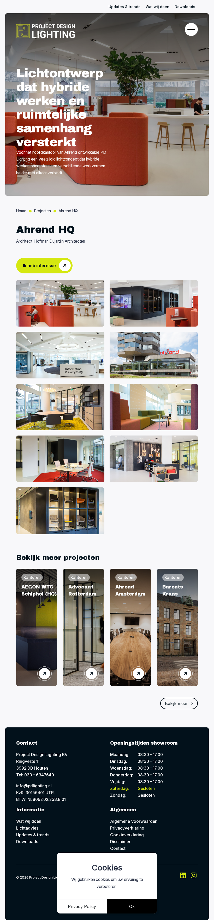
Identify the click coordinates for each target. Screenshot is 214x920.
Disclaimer (120, 841)
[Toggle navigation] (191, 29)
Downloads (185, 6)
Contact (118, 848)
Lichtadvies (27, 828)
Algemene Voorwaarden (133, 821)
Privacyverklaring (127, 828)
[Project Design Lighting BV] (45, 31)
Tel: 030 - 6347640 (35, 774)
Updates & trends (124, 6)
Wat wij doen (157, 6)
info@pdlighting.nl (34, 785)
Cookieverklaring (127, 834)
